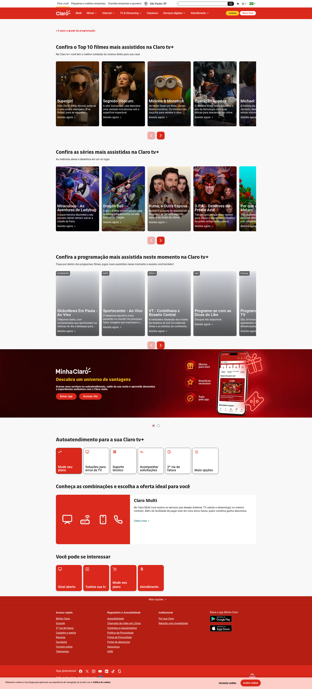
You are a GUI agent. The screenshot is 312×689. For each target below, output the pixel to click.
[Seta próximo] (161, 135)
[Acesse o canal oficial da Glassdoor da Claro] (120, 671)
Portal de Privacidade (119, 637)
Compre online (64, 646)
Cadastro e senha (66, 632)
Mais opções (156, 599)
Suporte (60, 623)
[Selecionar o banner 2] (158, 425)
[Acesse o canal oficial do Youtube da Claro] (100, 671)
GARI (110, 651)
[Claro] (64, 13)
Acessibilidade (115, 618)
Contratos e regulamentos (122, 628)
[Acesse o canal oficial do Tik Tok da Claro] (113, 671)
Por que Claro (166, 618)
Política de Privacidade (120, 632)
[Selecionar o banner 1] (153, 425)
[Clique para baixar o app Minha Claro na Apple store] (221, 629)
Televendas (62, 651)
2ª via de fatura (65, 628)
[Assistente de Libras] (237, 3)
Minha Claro (247, 13)
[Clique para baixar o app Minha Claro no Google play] (221, 619)
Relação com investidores (173, 623)
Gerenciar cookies (227, 683)
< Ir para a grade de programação (75, 30)
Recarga (60, 637)
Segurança (113, 646)
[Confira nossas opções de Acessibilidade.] (244, 3)
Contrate (232, 13)
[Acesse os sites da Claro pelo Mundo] (252, 3)
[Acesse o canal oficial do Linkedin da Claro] (107, 671)
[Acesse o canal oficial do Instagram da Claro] (94, 671)
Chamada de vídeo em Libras (124, 623)
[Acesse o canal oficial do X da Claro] (87, 671)
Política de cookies (101, 682)
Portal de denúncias (118, 642)
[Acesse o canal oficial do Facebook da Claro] (81, 671)
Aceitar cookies (250, 683)
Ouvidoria (61, 642)
